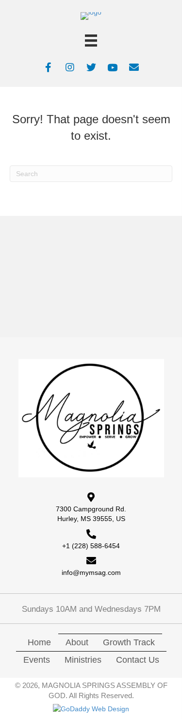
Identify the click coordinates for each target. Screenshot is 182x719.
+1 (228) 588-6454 (91, 546)
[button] (48, 67)
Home (39, 642)
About (77, 642)
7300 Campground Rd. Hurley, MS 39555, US (91, 514)
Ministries (83, 660)
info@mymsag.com (91, 572)
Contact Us (137, 660)
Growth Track (129, 642)
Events (36, 660)
